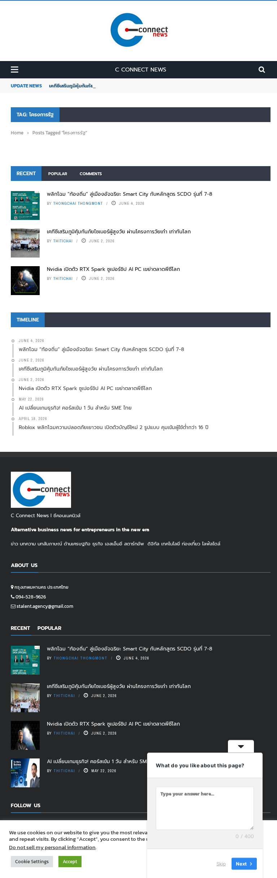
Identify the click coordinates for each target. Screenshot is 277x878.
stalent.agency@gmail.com (45, 606)
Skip (221, 863)
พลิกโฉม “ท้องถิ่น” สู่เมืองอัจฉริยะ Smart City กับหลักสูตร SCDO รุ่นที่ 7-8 (129, 194)
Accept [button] (70, 861)
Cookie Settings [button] (32, 861)
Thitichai (63, 240)
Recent (26, 173)
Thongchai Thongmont (78, 203)
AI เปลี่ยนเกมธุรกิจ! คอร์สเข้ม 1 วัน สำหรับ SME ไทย (103, 761)
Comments (91, 174)
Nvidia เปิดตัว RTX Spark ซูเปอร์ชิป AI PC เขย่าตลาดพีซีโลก (113, 269)
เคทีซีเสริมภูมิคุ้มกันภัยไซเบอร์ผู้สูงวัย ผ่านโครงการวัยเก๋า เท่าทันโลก (119, 231)
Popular (57, 174)
